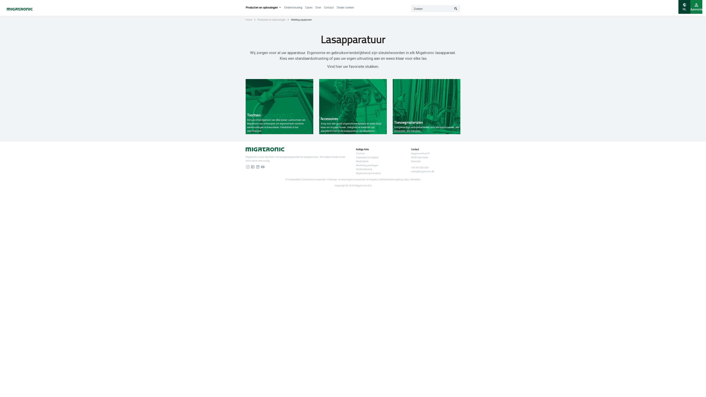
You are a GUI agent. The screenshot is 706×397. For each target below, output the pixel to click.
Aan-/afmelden (412, 179)
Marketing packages (367, 165)
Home (249, 19)
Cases (309, 7)
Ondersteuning (293, 7)
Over (318, 7)
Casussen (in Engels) (367, 157)
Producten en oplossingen (262, 7)
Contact (329, 7)
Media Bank (362, 161)
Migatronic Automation (368, 173)
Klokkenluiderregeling (391, 179)
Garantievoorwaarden (314, 179)
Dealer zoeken (345, 7)
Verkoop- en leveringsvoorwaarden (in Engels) (352, 179)
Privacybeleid (293, 179)
